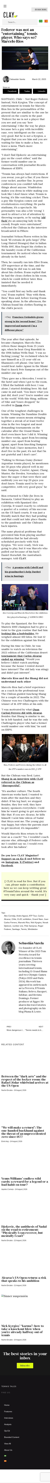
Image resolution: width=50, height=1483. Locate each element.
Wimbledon (33, 929)
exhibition (27, 919)
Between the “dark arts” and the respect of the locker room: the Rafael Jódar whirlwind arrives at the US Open (24, 1081)
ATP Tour (33, 916)
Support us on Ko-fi (13, 858)
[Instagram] (3, 1397)
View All (7, 1443)
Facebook (7, 865)
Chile (14, 919)
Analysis (7, 1424)
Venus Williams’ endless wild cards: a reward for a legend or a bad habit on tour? (24, 1181)
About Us (8, 1450)
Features (8, 1411)
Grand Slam (37, 919)
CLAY (19, 919)
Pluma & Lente (32, 1011)
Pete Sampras (30, 926)
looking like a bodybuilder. (18, 633)
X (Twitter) (26, 862)
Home (6, 1405)
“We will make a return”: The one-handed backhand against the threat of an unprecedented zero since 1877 (23, 1132)
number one (17, 926)
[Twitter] (9, 1397)
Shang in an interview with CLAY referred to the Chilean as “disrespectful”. (22, 782)
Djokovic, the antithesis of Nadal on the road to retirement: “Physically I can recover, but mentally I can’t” (24, 1231)
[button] (10, 91)
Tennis (24, 929)
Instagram (12, 862)
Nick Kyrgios (36, 922)
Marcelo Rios (24, 922)
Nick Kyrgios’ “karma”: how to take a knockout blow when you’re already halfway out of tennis (22, 1330)
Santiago (16, 929)
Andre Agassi (22, 916)
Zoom (18, 405)
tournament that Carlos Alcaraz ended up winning (21, 657)
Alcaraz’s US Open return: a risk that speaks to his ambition (23, 1279)
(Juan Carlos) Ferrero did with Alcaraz (21, 711)
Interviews (8, 1418)
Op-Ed (7, 1431)
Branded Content (11, 1437)
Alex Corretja (9, 916)
